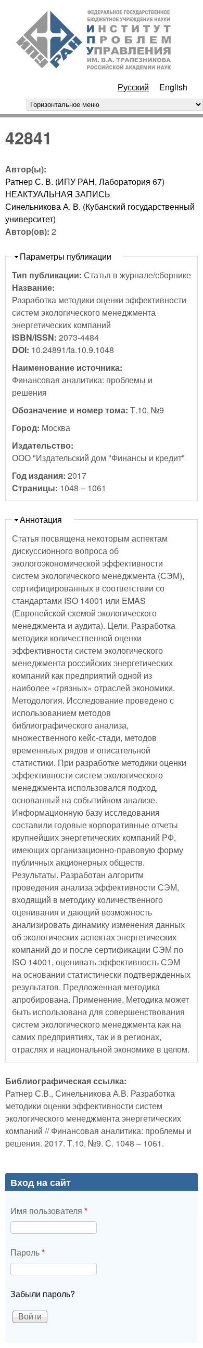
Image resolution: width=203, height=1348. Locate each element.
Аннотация (41, 519)
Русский (133, 87)
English (173, 87)
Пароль (27, 1252)
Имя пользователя (48, 1211)
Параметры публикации (65, 256)
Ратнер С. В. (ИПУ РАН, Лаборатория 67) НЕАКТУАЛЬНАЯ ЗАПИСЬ (84, 188)
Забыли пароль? (42, 1294)
